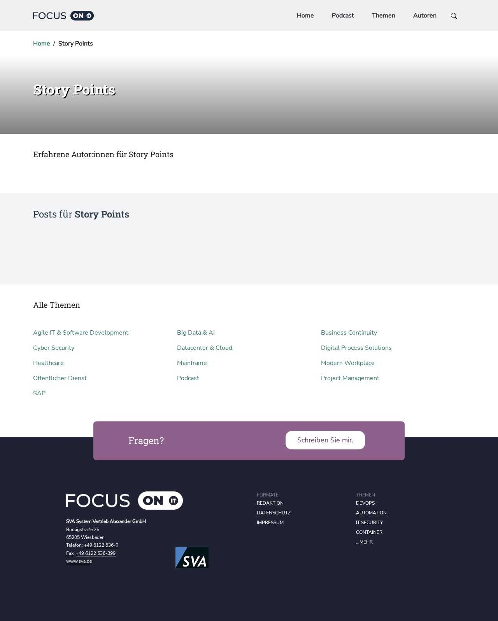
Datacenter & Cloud (204, 348)
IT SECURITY (369, 522)
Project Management (350, 378)
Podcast (343, 15)
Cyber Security (53, 348)
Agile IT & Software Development (80, 332)
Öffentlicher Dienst (60, 378)
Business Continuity (349, 332)
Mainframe (192, 363)
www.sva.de (79, 561)
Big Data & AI (196, 332)
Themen (383, 15)
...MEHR (364, 542)
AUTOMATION (371, 513)
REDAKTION (270, 503)
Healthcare (48, 363)
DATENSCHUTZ (274, 513)
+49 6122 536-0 (101, 545)
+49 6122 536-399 (96, 553)
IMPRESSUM (270, 522)
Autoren (425, 15)
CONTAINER (369, 532)
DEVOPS (365, 503)
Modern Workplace (348, 363)
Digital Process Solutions (356, 348)
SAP (39, 393)
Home (305, 15)
